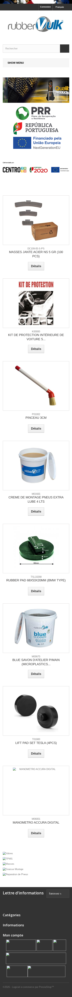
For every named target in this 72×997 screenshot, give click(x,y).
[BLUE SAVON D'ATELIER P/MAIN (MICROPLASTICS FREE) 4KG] (36, 628)
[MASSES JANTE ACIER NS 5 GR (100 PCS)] (36, 220)
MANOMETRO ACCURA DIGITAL (36, 822)
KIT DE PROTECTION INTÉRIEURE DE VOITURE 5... (36, 337)
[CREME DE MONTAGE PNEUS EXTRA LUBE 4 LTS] (36, 465)
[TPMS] (36, 858)
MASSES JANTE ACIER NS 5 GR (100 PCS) (36, 254)
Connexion (45, 7)
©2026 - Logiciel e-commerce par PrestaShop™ (28, 987)
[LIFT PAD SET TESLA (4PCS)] (36, 711)
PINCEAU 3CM (36, 417)
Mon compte (13, 935)
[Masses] (36, 863)
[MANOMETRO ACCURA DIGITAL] (36, 790)
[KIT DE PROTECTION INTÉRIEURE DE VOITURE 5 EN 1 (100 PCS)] (36, 303)
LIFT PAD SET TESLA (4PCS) (36, 743)
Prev (53, 96)
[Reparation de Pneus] (36, 874)
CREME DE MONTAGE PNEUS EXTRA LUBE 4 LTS (36, 499)
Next (62, 96)
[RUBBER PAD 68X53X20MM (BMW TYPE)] (36, 548)
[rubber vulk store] (36, 24)
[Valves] (36, 90)
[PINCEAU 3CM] (36, 386)
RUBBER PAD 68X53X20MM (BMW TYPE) (36, 580)
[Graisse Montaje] (36, 869)
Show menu (16, 62)
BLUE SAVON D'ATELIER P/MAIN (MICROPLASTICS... (36, 662)
